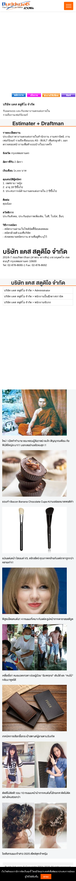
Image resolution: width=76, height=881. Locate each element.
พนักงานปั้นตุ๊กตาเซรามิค (49, 296)
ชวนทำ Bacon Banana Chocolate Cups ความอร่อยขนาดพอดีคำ (37, 501)
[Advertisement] (38, 53)
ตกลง (46, 876)
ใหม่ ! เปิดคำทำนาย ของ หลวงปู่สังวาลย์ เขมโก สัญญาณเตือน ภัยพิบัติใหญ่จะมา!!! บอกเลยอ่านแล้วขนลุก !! (35, 443)
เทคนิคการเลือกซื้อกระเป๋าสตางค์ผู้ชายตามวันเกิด (28, 736)
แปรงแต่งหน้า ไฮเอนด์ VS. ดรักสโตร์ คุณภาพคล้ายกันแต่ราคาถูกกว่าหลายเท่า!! (38, 560)
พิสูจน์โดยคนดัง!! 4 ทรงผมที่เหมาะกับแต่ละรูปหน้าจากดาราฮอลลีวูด (37, 619)
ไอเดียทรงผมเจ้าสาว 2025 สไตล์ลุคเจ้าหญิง (24, 853)
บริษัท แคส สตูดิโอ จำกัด (38, 282)
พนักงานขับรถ (43, 302)
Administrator (42, 290)
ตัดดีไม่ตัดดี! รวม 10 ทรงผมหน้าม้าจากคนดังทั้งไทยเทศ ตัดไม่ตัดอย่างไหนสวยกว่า (36, 795)
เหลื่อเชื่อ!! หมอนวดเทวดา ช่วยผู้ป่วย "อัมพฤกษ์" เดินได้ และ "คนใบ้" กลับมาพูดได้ (37, 677)
